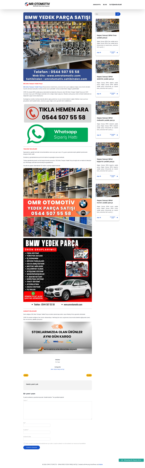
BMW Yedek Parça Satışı (57, 369)
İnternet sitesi (27, 436)
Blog (105, 5)
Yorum (25, 400)
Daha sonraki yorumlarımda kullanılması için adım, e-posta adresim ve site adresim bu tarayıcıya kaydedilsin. (55, 443)
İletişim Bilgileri (115, 5)
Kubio (101, 464)
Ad (24, 423)
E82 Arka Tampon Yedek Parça (32, 87)
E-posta (26, 429)
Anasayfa (97, 5)
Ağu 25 (99, 52)
